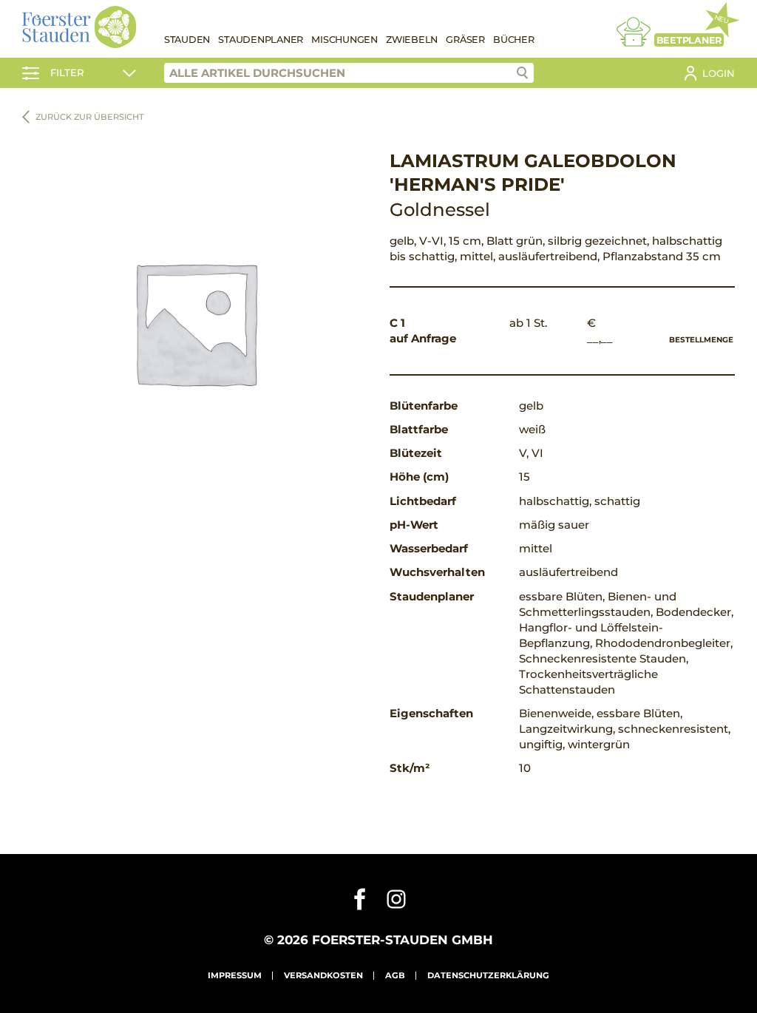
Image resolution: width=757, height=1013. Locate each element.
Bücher (513, 39)
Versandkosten (323, 975)
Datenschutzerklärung (488, 975)
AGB (395, 975)
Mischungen (344, 39)
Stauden (187, 39)
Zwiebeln (412, 39)
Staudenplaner (260, 39)
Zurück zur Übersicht (89, 117)
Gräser (465, 39)
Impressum (235, 975)
